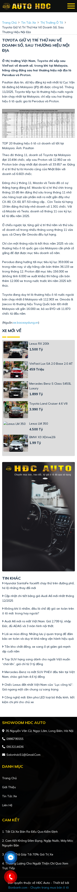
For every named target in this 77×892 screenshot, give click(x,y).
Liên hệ (7, 805)
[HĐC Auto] (27, 6)
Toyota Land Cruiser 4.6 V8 (48, 403)
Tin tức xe (9, 796)
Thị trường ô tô (51, 22)
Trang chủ (9, 778)
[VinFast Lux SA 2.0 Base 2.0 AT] (15, 369)
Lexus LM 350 (38, 423)
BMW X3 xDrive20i (42, 437)
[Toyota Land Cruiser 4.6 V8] (15, 409)
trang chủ (9, 22)
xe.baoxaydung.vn (25, 322)
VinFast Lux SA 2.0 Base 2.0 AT (51, 364)
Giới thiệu (9, 787)
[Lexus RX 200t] (15, 349)
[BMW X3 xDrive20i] (15, 443)
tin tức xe (28, 22)
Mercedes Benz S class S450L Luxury (50, 386)
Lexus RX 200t (39, 344)
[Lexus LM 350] (15, 423)
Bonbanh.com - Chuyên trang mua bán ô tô (38, 887)
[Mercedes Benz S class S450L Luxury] (15, 389)
